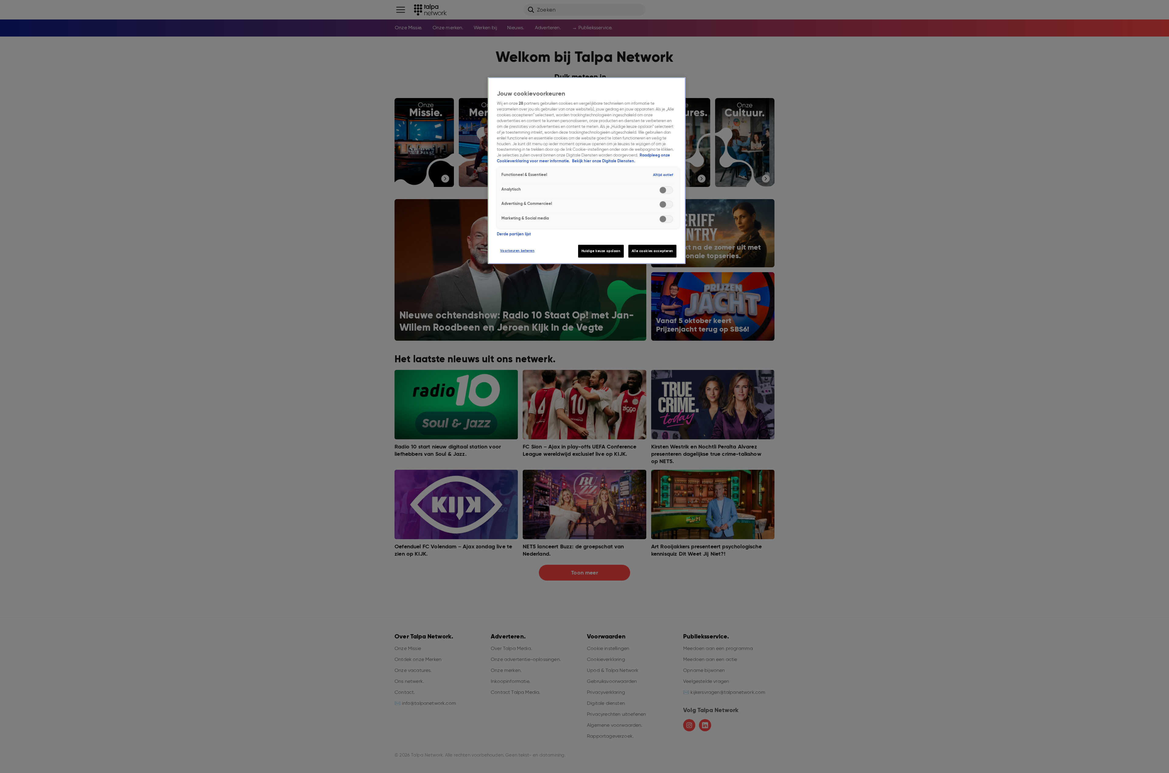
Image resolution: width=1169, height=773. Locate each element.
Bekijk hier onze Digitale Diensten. (603, 161)
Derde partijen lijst (514, 234)
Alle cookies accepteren (652, 251)
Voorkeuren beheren (517, 250)
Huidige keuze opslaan (600, 251)
